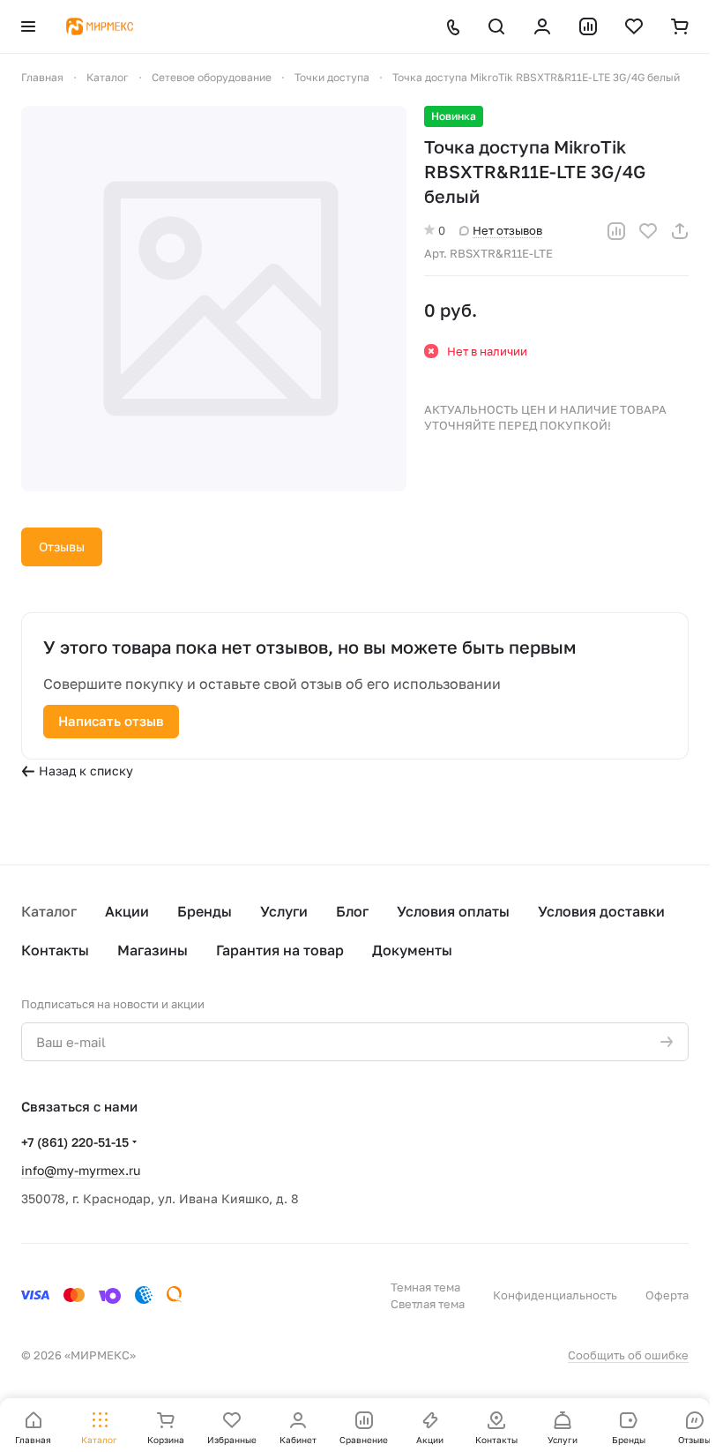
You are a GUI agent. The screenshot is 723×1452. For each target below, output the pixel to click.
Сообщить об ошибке (628, 1355)
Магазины (152, 950)
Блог (352, 911)
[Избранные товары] (634, 26)
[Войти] (542, 26)
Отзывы (62, 546)
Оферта (667, 1295)
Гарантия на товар (280, 950)
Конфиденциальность (555, 1295)
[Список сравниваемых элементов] (588, 26)
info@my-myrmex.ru (80, 1170)
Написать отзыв (111, 721)
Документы (412, 950)
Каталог (49, 911)
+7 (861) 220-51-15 (75, 1141)
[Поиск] (496, 26)
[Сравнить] (616, 231)
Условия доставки (601, 911)
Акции (127, 911)
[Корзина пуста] (680, 26)
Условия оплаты (453, 911)
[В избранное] (648, 231)
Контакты (55, 950)
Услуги (284, 911)
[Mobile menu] (28, 26)
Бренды (204, 911)
